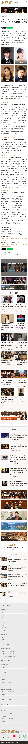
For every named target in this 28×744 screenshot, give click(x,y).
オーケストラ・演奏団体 (7, 685)
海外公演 (4, 627)
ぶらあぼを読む (5, 664)
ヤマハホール (4, 639)
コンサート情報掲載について (8, 691)
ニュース (4, 612)
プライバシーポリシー (6, 699)
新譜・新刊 (4, 625)
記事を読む (4, 609)
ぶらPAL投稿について (6, 675)
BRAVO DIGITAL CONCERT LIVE (9, 706)
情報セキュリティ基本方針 (7, 718)
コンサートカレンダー (6, 605)
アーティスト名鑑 (5, 660)
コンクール (4, 252)
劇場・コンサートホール (7, 682)
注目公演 (4, 620)
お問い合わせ (4, 721)
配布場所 (4, 670)
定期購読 (4, 672)
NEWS (10, 24)
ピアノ (10, 252)
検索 (25, 425)
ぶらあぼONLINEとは (6, 689)
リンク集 (3, 679)
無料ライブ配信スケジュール (8, 651)
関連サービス (4, 704)
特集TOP (4, 637)
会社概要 (3, 711)
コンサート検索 (5, 644)
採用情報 (4, 716)
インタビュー (4, 622)
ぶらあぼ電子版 (5, 667)
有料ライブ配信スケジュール (8, 653)
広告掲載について (5, 694)
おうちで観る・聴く (6, 648)
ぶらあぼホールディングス (7, 713)
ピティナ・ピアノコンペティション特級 (10, 254)
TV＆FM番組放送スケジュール (8, 656)
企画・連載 (4, 614)
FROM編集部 (4, 630)
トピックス (4, 617)
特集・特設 (4, 634)
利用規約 (4, 697)
